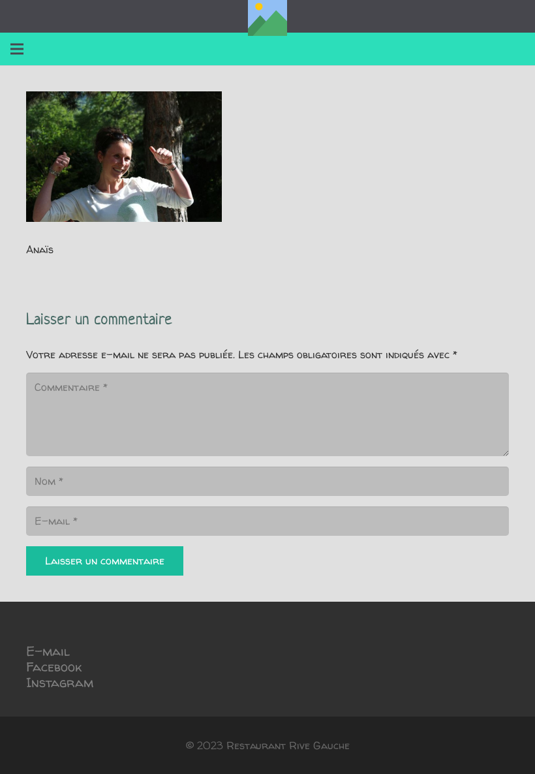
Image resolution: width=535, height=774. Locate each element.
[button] (17, 49)
